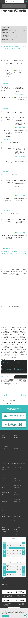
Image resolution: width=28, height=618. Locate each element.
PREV (3, 395)
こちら (25, 9)
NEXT (24, 395)
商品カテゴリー (5, 443)
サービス (3, 514)
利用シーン (4, 473)
